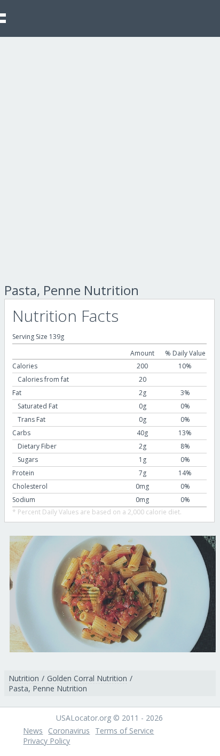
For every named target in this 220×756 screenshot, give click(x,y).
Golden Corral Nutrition (87, 678)
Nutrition (24, 678)
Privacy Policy (46, 741)
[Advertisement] (110, 152)
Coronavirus (69, 731)
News (33, 731)
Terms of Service (124, 731)
